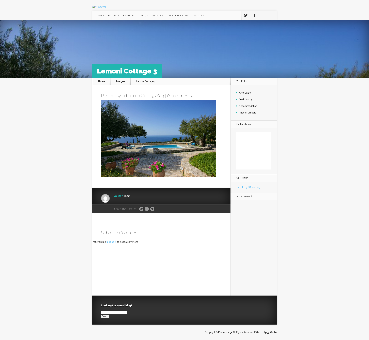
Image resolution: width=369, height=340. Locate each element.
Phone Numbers (247, 112)
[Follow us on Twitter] (245, 15)
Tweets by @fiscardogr (248, 187)
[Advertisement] (253, 248)
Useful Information (177, 15)
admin (128, 95)
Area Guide (245, 92)
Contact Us (198, 15)
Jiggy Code (270, 332)
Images (120, 81)
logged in (111, 242)
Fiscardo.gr (225, 332)
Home (100, 15)
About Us (157, 15)
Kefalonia (128, 15)
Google (141, 209)
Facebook (147, 209)
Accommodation (248, 106)
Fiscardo (113, 15)
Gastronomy (245, 99)
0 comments (179, 95)
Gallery (143, 15)
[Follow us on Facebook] (254, 15)
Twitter (152, 209)
